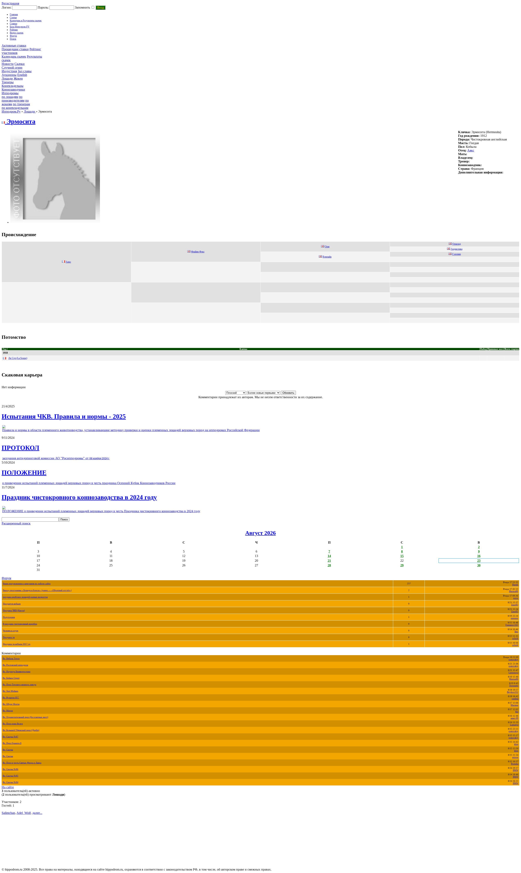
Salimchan (8, 813)
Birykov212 (512, 692)
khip (516, 744)
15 (402, 556)
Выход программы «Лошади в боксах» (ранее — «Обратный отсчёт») (37, 590)
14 (329, 556)
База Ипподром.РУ (20, 26)
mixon (515, 757)
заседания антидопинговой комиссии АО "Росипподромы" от (55, 458)
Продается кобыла (12, 604)
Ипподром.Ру (11, 111)
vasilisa (515, 699)
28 (329, 565)
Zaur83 (514, 605)
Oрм (327, 246)
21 (329, 560)
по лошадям (10, 97)
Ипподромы (10, 93)
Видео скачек (16, 32)
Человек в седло (10, 631)
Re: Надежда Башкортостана (16, 671)
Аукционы (9, 75)
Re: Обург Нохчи (11, 704)
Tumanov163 (511, 625)
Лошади (7, 78)
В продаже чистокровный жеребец (20, 624)
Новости (8, 64)
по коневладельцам (15, 108)
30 (479, 565)
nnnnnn (514, 618)
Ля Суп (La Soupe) (17, 358)
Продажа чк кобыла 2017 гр (16, 644)
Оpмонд (456, 243)
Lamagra (514, 725)
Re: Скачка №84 (10, 782)
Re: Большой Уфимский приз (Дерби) (21, 730)
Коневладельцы (12, 86)
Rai (516, 712)
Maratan (514, 705)
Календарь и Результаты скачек (26, 20)
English (22, 75)
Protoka (514, 764)
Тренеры (8, 82)
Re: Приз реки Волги (13, 724)
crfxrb (515, 638)
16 (479, 556)
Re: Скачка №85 (10, 776)
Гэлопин (456, 254)
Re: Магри (8, 711)
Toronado (513, 685)
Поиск (13, 38)
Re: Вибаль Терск (11, 658)
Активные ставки (14, 45)
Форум (13, 35)
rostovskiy (513, 659)
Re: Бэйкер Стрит (11, 678)
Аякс (470, 150)
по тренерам (21, 104)
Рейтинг (14, 29)
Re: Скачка (8, 750)
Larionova (513, 672)
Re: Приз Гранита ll (12, 743)
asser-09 (514, 718)
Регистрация (10, 3)
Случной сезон (12, 67)
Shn (516, 632)
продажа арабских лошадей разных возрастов (25, 597)
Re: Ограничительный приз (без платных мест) (25, 717)
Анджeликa (456, 249)
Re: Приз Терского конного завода (19, 684)
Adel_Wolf (23, 813)
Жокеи (18, 78)
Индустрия (9, 71)
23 (479, 560)
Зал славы (25, 71)
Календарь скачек (14, 56)
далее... (37, 813)
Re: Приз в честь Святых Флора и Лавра (22, 763)
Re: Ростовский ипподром (15, 665)
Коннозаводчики (13, 89)
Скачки (19, 64)
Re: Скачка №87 (10, 737)
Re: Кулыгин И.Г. (11, 697)
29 (402, 565)
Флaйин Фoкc (198, 251)
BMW (515, 770)
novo (515, 598)
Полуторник (9, 617)
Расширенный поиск (16, 523)
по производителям (13, 98)
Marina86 (513, 591)
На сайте (8, 787)
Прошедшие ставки (15, 49)
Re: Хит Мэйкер (10, 691)
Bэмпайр (327, 256)
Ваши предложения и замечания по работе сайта (26, 583)
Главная (14, 14)
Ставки (13, 23)
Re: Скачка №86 (10, 769)
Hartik (515, 584)
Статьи (13, 17)
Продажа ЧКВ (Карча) (14, 610)
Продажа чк (9, 637)
